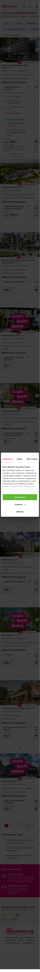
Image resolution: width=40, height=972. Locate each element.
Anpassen (19, 504)
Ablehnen (20, 512)
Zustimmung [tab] (7, 459)
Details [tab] (19, 459)
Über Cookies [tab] (32, 459)
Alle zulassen (20, 497)
